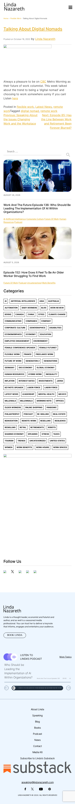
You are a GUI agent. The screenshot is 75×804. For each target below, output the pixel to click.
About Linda (37, 709)
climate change (57, 314)
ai (4, 219)
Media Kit (37, 752)
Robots (52, 427)
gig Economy (25, 367)
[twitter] (12, 572)
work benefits (48, 282)
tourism (9, 441)
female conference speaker (20, 348)
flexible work (15, 18)
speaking (33, 434)
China (31, 314)
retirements (37, 427)
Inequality (51, 374)
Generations (50, 361)
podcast (18, 222)
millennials (26, 401)
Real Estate (59, 414)
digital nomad (30, 111)
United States (57, 441)
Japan (60, 381)
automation (11, 308)
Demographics (37, 328)
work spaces (60, 447)
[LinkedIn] (27, 572)
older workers (13, 407)
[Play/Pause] (13, 688)
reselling (45, 421)
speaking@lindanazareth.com (37, 782)
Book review (57, 308)
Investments (45, 381)
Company (46, 321)
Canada (19, 314)
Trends (21, 441)
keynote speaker (14, 387)
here (15, 98)
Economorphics (13, 334)
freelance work (44, 354)
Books (8, 314)
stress (45, 434)
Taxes (56, 434)
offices (60, 401)
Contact (37, 746)
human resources (14, 374)
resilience (60, 421)
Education (45, 334)
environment (40, 341)
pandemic (52, 407)
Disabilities (55, 328)
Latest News (43, 106)
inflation (9, 381)
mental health (46, 394)
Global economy (46, 367)
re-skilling (43, 414)
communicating (13, 321)
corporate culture (35, 219)
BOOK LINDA (14, 635)
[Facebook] (4, 572)
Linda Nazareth (45, 39)
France (28, 354)
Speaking (37, 715)
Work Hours (42, 447)
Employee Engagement (17, 341)
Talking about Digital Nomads (32, 28)
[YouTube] (35, 572)
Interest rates (27, 381)
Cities (41, 314)
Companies (31, 321)
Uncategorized (34, 282)
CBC (43, 81)
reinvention (11, 421)
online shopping (33, 407)
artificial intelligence (16, 219)
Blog (43, 308)
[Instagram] (20, 572)
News (37, 739)
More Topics (65, 656)
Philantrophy (12, 414)
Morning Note (44, 401)
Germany (9, 367)
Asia (41, 301)
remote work (48, 111)
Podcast (37, 733)
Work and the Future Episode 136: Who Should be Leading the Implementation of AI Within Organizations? (37, 208)
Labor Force (33, 387)
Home (5, 18)
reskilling (10, 427)
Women (8, 447)
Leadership (28, 394)
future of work (51, 219)
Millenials (10, 401)
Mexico (62, 394)
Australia (53, 301)
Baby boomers (29, 308)
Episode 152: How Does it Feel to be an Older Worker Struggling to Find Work (33, 274)
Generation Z (33, 361)
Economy (31, 334)
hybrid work (35, 374)
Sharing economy (14, 434)
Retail (23, 427)
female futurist (48, 348)
